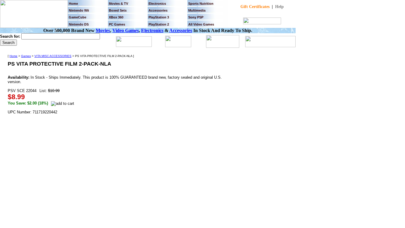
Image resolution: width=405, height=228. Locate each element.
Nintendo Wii (79, 10)
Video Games (125, 30)
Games (26, 56)
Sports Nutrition (200, 3)
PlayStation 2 (159, 24)
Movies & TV (118, 3)
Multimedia (196, 10)
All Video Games (201, 24)
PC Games (117, 24)
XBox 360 (116, 17)
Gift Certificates (255, 6)
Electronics (157, 3)
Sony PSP (195, 17)
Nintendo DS (79, 24)
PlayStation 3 (159, 17)
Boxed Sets (118, 10)
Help (279, 6)
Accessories (180, 30)
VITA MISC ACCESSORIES (52, 56)
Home (73, 3)
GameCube (77, 17)
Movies (103, 30)
